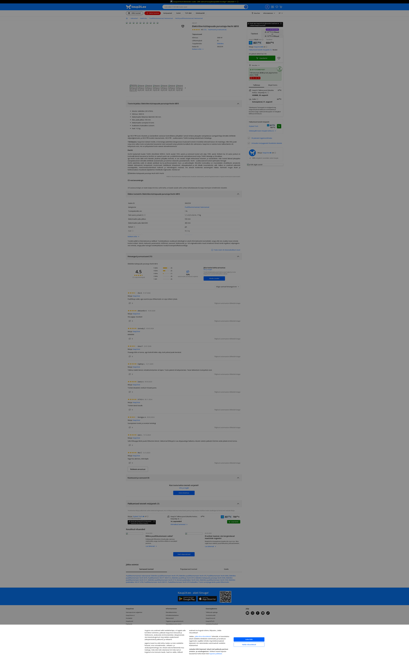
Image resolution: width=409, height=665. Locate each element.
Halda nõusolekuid (249, 645)
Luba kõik (249, 639)
